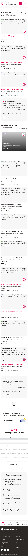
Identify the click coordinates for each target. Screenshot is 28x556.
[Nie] (8, 117)
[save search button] (25, 12)
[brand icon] (2, 3)
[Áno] (4, 117)
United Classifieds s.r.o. (13, 554)
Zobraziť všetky (14, 464)
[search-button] (20, 3)
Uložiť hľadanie (8, 420)
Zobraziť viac (21, 109)
